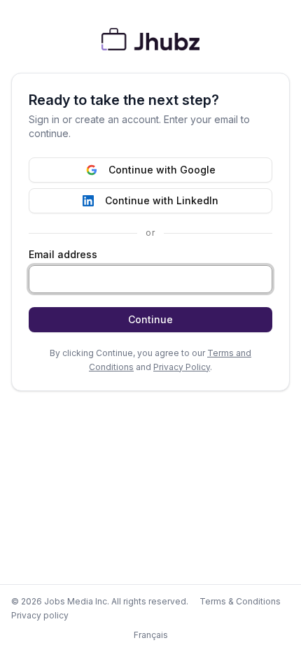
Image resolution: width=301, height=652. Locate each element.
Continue (150, 319)
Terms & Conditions (240, 601)
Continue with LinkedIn (161, 200)
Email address (63, 255)
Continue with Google (162, 170)
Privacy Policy (181, 367)
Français (151, 635)
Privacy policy (40, 615)
